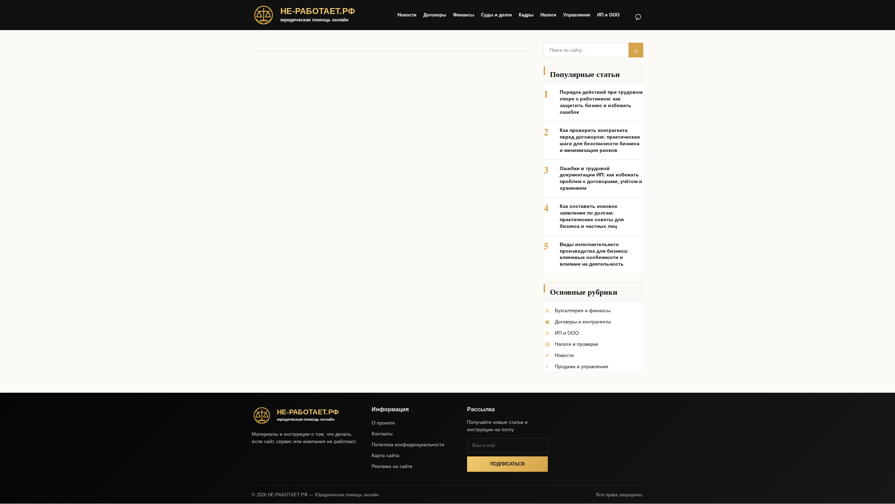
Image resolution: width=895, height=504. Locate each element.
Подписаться (507, 464)
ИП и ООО (608, 15)
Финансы (463, 15)
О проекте (383, 423)
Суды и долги (496, 15)
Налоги (548, 15)
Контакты (382, 433)
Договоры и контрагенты (583, 321)
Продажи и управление (581, 366)
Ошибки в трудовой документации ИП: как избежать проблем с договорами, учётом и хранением (601, 178)
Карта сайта (385, 455)
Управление (576, 15)
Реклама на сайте (392, 466)
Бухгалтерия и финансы (582, 310)
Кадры (526, 15)
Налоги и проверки (576, 344)
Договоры (434, 15)
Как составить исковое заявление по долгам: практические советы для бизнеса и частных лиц (592, 216)
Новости (407, 15)
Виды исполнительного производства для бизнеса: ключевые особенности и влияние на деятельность (594, 254)
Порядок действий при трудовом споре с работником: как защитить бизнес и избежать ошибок (601, 102)
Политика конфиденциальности (408, 444)
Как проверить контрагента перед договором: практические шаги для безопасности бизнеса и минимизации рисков (600, 140)
